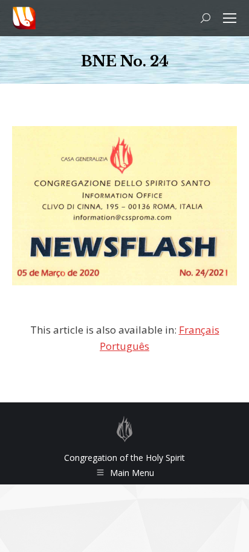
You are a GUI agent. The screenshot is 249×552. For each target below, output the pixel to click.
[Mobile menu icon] (229, 18)
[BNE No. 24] (124, 205)
